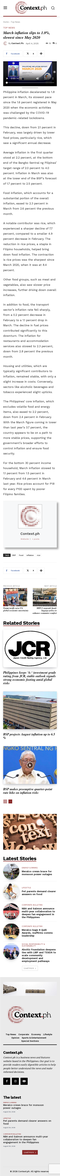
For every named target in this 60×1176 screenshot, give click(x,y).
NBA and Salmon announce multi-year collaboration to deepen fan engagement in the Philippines (38, 913)
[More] (41, 53)
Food (21, 555)
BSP (14, 555)
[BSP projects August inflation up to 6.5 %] (30, 710)
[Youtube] (24, 1081)
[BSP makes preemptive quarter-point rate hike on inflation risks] (30, 765)
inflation (30, 555)
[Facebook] (6, 1081)
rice (38, 555)
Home (6, 22)
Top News (15, 22)
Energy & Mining (30, 868)
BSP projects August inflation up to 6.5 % (29, 736)
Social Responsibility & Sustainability (33, 945)
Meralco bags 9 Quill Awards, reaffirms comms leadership (37, 933)
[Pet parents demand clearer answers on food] (11, 891)
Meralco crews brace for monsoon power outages (37, 873)
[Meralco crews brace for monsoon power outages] (11, 871)
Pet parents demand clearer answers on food (39, 893)
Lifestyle (26, 888)
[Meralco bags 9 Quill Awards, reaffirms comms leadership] (11, 931)
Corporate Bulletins (32, 905)
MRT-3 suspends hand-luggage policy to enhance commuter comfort (45, 610)
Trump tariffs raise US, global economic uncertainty (15, 609)
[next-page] (10, 801)
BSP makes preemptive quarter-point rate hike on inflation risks (27, 791)
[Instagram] (15, 1081)
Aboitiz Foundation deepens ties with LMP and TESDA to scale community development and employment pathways (39, 955)
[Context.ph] (5, 43)
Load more (29, 968)
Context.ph (17, 43)
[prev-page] (5, 801)
